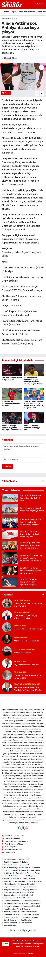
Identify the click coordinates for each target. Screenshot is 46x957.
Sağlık (25, 879)
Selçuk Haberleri (10, 920)
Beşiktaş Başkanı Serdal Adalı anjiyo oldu (32, 428)
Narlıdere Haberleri (31, 914)
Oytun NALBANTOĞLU (24, 650)
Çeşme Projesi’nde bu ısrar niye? (28, 629)
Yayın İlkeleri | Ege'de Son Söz (16, 868)
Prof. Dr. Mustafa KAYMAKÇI (27, 684)
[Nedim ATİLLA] (7, 663)
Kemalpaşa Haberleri (31, 906)
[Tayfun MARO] (7, 639)
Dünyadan (36, 868)
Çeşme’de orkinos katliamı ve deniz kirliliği (27, 676)
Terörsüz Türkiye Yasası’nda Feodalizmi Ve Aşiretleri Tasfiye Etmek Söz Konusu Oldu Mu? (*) (28, 689)
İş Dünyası (8, 873)
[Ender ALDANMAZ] (7, 615)
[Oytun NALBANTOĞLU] (7, 651)
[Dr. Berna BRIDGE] (7, 603)
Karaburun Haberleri (32, 903)
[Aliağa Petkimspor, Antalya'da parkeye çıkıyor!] (23, 76)
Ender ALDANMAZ (22, 612)
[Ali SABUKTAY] (7, 627)
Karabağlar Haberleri (12, 903)
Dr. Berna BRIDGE (22, 600)
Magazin (31, 876)
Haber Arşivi (10, 852)
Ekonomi (14, 870)
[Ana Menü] (42, 4)
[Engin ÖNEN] (7, 675)
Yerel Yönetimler (27, 12)
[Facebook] (19, 828)
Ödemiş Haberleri (11, 917)
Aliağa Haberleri (10, 884)
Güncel (5, 12)
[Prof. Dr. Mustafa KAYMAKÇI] (7, 687)
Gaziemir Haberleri (11, 901)
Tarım (29, 873)
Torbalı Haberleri (10, 923)
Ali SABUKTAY (20, 626)
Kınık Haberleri (25, 909)
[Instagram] (27, 828)
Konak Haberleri (10, 912)
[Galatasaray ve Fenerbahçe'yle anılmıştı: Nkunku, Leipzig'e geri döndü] (34, 370)
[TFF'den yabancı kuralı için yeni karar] (12, 370)
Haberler (5, 19)
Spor (14, 19)
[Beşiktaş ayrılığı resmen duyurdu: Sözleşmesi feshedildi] (12, 418)
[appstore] (16, 931)
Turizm (37, 873)
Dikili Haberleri (9, 898)
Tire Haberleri (26, 920)
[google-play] (29, 931)
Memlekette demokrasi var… (27, 641)
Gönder (7, 466)
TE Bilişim (29, 953)
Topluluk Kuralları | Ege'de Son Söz (17, 865)
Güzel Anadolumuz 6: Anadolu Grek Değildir (28, 605)
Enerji (23, 870)
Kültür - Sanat (18, 876)
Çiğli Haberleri (27, 895)
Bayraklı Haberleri (29, 887)
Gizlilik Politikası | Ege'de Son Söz (17, 859)
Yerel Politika (20, 881)
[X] (23, 828)
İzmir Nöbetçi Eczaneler (14, 836)
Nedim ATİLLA (20, 662)
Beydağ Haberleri (30, 890)
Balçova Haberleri (28, 884)
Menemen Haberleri (12, 914)
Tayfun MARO (20, 638)
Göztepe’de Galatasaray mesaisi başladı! (11, 404)
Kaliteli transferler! (22, 653)
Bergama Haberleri (11, 890)
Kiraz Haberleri (10, 909)
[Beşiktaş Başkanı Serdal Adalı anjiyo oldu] (34, 418)
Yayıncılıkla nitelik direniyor (26, 665)
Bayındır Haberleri (11, 887)
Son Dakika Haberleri (13, 849)
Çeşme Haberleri (11, 895)
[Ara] (38, 4)
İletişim (25, 862)
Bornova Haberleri (11, 892)
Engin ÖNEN (20, 672)
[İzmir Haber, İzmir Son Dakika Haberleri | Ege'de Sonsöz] (12, 4)
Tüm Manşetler (11, 847)
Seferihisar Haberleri (30, 917)
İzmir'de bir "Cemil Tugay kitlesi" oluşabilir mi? (25, 617)
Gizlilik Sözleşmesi (11, 862)
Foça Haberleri (25, 898)
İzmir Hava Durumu (12, 838)
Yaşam (6, 879)
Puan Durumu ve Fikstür (14, 844)
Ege (14, 12)
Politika (16, 879)
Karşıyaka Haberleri (11, 906)
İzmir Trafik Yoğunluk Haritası (16, 841)
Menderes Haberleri (29, 912)
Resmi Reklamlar (10, 925)
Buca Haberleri (28, 892)
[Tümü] (43, 481)
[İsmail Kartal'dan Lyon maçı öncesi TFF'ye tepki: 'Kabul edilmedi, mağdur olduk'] (34, 394)
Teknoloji (7, 881)
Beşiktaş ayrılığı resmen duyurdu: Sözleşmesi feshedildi (11, 428)
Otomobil (19, 873)
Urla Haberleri (26, 923)
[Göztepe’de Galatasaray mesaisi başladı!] (12, 394)
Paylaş (7, 93)
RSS (6, 944)
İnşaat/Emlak (35, 870)
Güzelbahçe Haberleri (31, 901)
